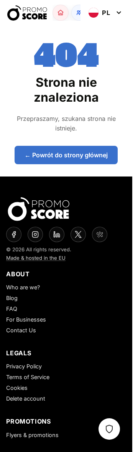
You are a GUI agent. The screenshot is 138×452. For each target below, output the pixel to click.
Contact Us (21, 330)
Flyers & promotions (32, 435)
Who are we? (23, 287)
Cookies (17, 387)
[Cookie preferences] (109, 429)
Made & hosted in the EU (36, 258)
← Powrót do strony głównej (66, 155)
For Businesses (26, 319)
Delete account (25, 398)
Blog (12, 298)
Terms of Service (27, 377)
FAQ (11, 308)
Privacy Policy (24, 366)
